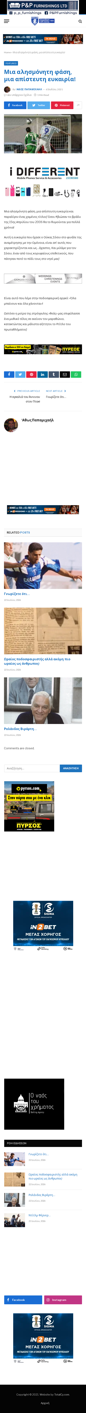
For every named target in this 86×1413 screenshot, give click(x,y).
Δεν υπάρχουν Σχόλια (19, 94)
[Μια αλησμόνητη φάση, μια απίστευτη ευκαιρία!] (43, 133)
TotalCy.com (61, 1394)
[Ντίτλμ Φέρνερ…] (14, 1220)
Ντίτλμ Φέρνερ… (40, 1216)
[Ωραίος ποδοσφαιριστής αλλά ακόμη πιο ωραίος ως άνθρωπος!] (43, 631)
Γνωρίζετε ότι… (56, 397)
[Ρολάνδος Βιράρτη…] (43, 700)
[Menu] (6, 21)
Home (7, 52)
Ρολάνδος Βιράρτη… (20, 729)
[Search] (80, 21)
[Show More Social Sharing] (78, 105)
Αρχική (45, 1403)
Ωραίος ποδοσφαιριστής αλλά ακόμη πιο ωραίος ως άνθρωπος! (37, 661)
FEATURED (11, 63)
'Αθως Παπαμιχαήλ (29, 89)
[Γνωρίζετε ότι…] (43, 565)
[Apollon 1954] (43, 21)
